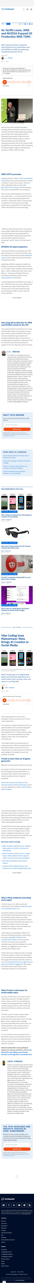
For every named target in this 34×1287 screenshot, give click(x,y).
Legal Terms (13, 1272)
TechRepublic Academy (7, 1254)
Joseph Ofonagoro (6, 519)
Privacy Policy (11, 435)
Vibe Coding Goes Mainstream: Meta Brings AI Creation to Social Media (16, 516)
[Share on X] (27, 24)
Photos (3, 1261)
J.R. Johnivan (8, 58)
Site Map (3, 1230)
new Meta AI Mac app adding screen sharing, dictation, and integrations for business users (16, 1052)
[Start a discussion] (23, 24)
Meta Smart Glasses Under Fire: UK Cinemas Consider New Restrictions (16, 547)
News (8, 24)
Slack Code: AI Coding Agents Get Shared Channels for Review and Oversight (15, 609)
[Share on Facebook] (25, 24)
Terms (4, 435)
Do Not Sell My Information (8, 1240)
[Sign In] (23, 9)
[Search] (27, 9)
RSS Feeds (3, 1228)
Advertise (3, 1237)
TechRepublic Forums (6, 1252)
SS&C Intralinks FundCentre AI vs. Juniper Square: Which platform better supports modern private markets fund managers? (16, 856)
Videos (3, 1263)
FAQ (2, 1235)
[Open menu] (31, 9)
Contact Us (4, 1223)
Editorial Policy (5, 1266)
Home (2, 24)
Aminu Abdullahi (6, 551)
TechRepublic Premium (6, 1256)
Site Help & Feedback (6, 1233)
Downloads (4, 1249)
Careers (3, 1242)
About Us (3, 1221)
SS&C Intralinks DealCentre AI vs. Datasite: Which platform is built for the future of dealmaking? (17, 848)
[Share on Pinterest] (29, 24)
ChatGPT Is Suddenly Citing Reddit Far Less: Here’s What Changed (16, 578)
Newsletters (4, 1226)
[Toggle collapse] (4, 1282)
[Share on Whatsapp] (32, 24)
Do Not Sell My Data (26, 1213)
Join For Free (17, 429)
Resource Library (5, 1259)
